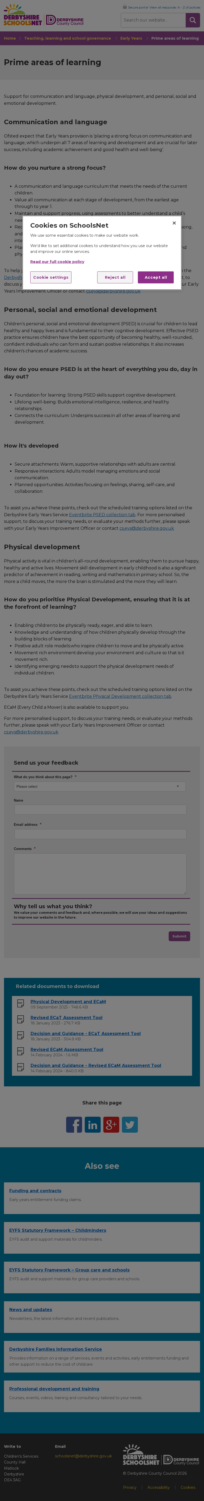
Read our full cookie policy (57, 261)
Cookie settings (51, 277)
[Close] (174, 223)
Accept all (156, 277)
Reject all (115, 277)
